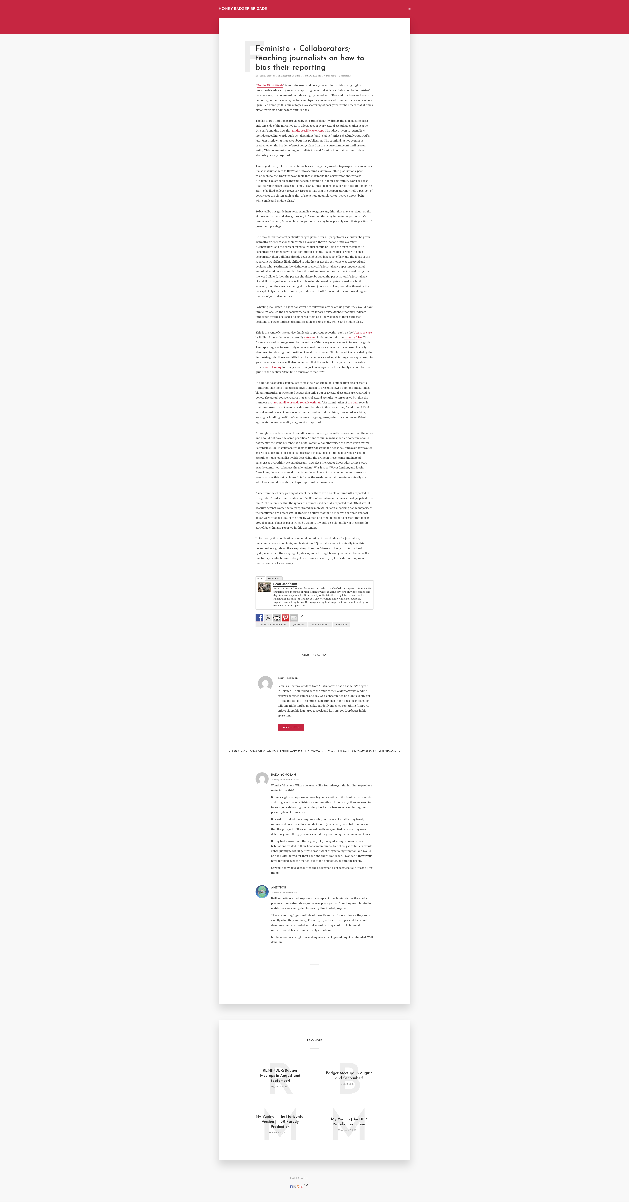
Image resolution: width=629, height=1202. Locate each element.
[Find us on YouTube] (301, 1186)
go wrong (317, 130)
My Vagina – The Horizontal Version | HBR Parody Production (280, 1122)
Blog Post (286, 76)
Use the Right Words (270, 85)
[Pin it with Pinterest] (285, 617)
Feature (296, 76)
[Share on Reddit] (277, 617)
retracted (310, 337)
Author (260, 578)
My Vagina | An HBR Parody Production (349, 1121)
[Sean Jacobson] (264, 587)
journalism (299, 625)
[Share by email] (294, 617)
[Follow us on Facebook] (291, 1186)
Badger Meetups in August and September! (349, 1075)
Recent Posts (274, 578)
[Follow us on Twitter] (294, 1186)
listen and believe (320, 625)
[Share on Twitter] (268, 617)
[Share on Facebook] (259, 617)
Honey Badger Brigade (243, 9)
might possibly (301, 130)
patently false (353, 337)
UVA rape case (362, 332)
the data (353, 402)
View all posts (291, 727)
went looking (273, 367)
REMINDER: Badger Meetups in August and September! (280, 1076)
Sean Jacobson (267, 76)
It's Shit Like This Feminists (272, 625)
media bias (341, 625)
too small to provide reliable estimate (297, 402)
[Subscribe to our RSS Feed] (298, 1186)
